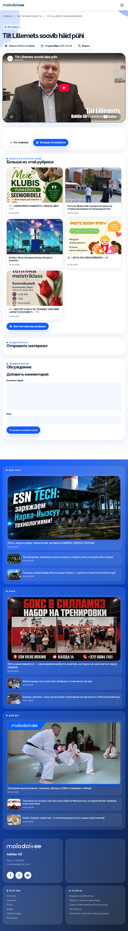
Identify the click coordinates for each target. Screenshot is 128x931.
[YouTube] (27, 875)
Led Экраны (75, 909)
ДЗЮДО (14, 715)
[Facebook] (10, 875)
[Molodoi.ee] (24, 846)
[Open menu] (122, 5)
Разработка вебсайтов (81, 896)
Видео (10, 909)
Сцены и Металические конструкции (88, 904)
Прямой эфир (14, 913)
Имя (9, 414)
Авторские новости (29, 16)
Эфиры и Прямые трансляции (84, 900)
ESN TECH (15, 470)
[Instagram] (19, 875)
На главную (21, 142)
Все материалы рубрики (30, 326)
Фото (10, 904)
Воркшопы (12, 918)
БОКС (12, 591)
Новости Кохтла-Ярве (22, 46)
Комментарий (16, 380)
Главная (7, 16)
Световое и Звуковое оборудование (89, 913)
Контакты (12, 900)
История (11, 896)
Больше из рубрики (53, 142)
